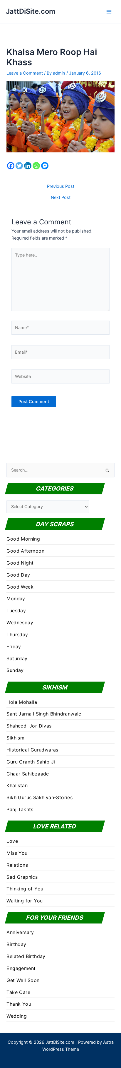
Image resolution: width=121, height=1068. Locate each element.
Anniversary (20, 932)
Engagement (21, 968)
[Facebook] (10, 165)
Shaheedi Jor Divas (28, 726)
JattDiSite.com (30, 11)
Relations (17, 865)
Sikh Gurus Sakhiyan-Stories (39, 797)
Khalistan (17, 785)
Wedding (16, 1016)
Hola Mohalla (21, 702)
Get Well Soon (22, 980)
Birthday (16, 944)
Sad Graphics (22, 877)
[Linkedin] (27, 165)
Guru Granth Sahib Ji (30, 762)
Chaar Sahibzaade (27, 774)
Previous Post (60, 186)
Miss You (16, 853)
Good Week (19, 587)
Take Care (18, 992)
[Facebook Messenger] (44, 165)
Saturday (16, 658)
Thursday (17, 634)
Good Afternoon (25, 551)
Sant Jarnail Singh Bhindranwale (43, 714)
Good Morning (23, 539)
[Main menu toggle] (109, 12)
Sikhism (15, 738)
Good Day (18, 575)
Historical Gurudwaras (32, 750)
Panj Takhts (19, 809)
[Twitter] (19, 165)
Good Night (19, 563)
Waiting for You (24, 901)
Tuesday (16, 610)
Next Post (60, 197)
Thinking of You (24, 889)
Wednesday (19, 622)
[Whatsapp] (36, 165)
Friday (13, 646)
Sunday (14, 670)
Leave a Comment (24, 73)
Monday (15, 598)
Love (12, 841)
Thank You (18, 1004)
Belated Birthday (25, 956)
